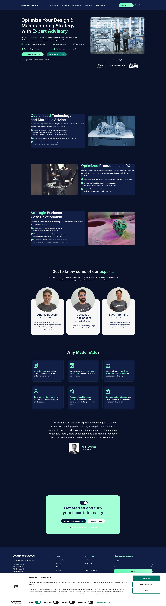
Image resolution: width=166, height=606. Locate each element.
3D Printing (59, 570)
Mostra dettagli (102, 602)
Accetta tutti (146, 578)
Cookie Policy (89, 560)
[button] (54, 5)
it (142, 5)
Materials (58, 567)
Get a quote (126, 5)
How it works (60, 560)
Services (58, 563)
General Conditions (91, 570)
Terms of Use (89, 567)
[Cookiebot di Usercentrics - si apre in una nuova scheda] (16, 602)
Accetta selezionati (146, 584)
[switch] (56, 602)
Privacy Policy (89, 563)
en (137, 5)
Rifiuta (146, 591)
